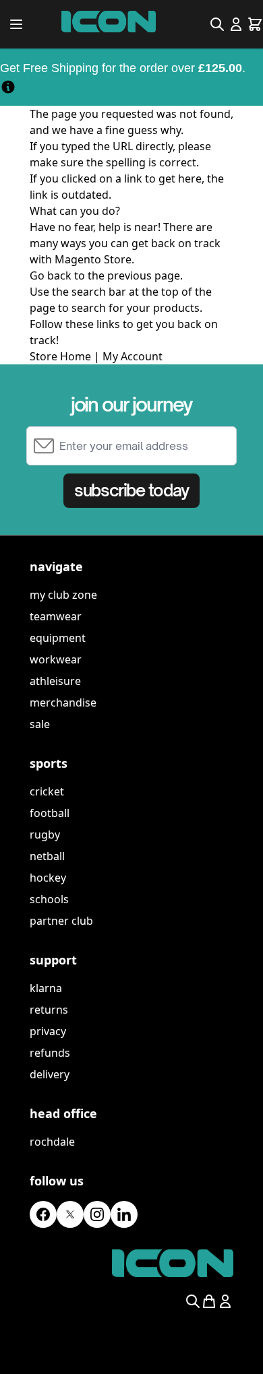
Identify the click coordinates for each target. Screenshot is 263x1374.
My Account (133, 356)
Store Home (60, 356)
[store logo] (108, 21)
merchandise (63, 702)
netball (47, 856)
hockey (48, 877)
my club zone (63, 594)
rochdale (52, 1141)
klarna (46, 988)
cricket (47, 791)
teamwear (56, 616)
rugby (45, 834)
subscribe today (131, 490)
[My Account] (236, 24)
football (49, 813)
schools (49, 899)
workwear (56, 659)
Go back (50, 275)
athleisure (55, 681)
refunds (50, 1052)
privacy (48, 1031)
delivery (49, 1074)
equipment (58, 637)
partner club (61, 920)
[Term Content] (8, 86)
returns (49, 1009)
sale (40, 724)
